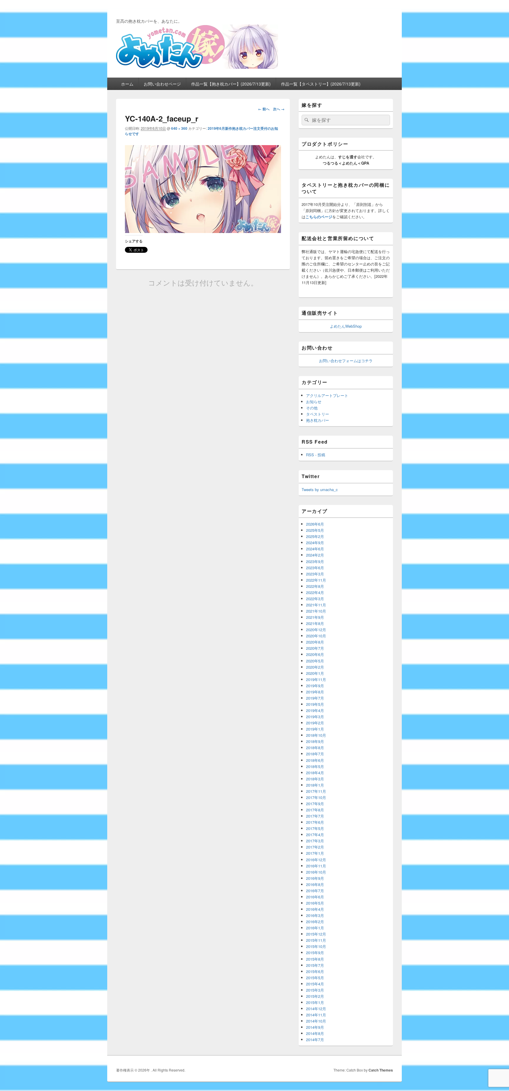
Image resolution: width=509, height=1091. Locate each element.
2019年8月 (315, 692)
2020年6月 (315, 654)
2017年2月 (315, 847)
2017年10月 (316, 797)
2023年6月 (315, 567)
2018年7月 (315, 754)
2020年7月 (315, 648)
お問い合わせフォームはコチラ (346, 360)
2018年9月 (315, 741)
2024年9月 (315, 542)
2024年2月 (315, 555)
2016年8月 (315, 884)
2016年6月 (315, 897)
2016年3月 (315, 915)
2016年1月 (315, 928)
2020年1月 (315, 673)
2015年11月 (316, 940)
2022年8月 (315, 586)
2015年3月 (315, 990)
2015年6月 (315, 971)
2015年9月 (315, 952)
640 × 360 (179, 128)
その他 (312, 408)
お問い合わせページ (162, 84)
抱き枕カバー (317, 420)
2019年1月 (315, 729)
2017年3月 (315, 841)
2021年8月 (315, 623)
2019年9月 (315, 685)
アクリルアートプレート (327, 395)
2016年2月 (315, 921)
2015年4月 (315, 984)
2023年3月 (315, 574)
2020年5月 (315, 661)
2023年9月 (315, 561)
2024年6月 (315, 549)
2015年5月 (315, 977)
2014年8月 (315, 1033)
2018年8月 (315, 747)
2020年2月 (315, 667)
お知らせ (313, 401)
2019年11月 (316, 679)
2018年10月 (316, 735)
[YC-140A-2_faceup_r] (203, 231)
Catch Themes (380, 1070)
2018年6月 (315, 760)
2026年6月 (315, 524)
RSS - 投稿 (315, 454)
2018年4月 (315, 772)
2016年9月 (315, 878)
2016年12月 (316, 859)
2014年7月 (315, 1039)
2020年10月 (316, 636)
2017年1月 (315, 853)
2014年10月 (316, 1021)
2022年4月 (315, 592)
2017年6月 (315, 822)
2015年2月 (315, 996)
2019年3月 (315, 716)
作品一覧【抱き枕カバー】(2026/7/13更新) (231, 84)
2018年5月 (315, 766)
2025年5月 (315, 530)
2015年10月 (316, 946)
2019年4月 (315, 710)
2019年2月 (315, 723)
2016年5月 (315, 903)
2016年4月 (315, 909)
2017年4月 (315, 834)
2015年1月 (315, 1002)
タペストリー (317, 414)
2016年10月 (316, 872)
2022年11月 (316, 580)
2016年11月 (316, 866)
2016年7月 (315, 890)
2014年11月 (316, 1015)
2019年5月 (315, 704)
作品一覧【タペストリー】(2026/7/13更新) (321, 84)
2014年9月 (315, 1027)
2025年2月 (315, 536)
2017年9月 (315, 803)
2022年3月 (315, 598)
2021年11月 (316, 605)
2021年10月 (316, 611)
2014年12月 (316, 1008)
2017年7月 (315, 816)
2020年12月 (316, 629)
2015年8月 (315, 959)
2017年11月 (316, 791)
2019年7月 (315, 698)
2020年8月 (315, 642)
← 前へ (264, 108)
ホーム (127, 84)
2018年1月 (315, 785)
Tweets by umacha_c (320, 489)
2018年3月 (315, 779)
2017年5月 (315, 828)
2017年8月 (315, 810)
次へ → (279, 108)
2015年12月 (316, 934)
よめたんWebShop (346, 326)
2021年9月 (315, 617)
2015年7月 (315, 965)
